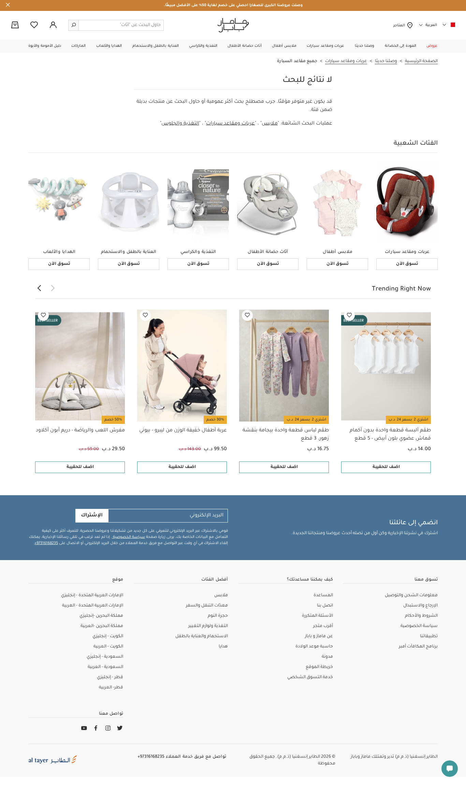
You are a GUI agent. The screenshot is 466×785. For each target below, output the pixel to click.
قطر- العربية (111, 687)
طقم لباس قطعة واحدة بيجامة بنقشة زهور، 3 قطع (286, 435)
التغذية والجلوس (180, 124)
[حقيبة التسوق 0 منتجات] (15, 25)
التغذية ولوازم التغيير (208, 626)
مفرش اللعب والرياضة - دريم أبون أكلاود (80, 430)
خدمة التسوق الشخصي (310, 677)
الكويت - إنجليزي (107, 636)
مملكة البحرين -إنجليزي (101, 616)
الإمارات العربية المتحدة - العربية (92, 605)
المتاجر (400, 26)
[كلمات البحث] (74, 25)
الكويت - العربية (108, 646)
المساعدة (323, 595)
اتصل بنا (325, 605)
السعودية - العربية (105, 667)
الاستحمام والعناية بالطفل (201, 636)
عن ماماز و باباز (319, 636)
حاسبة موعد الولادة (314, 646)
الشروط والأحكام (421, 616)
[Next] (39, 288)
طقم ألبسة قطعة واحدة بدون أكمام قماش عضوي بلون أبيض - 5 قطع (390, 435)
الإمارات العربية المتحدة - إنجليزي (92, 595)
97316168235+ (46, 543)
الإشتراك (92, 515)
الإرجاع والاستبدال (420, 605)
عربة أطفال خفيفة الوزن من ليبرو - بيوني (183, 430)
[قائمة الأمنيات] (349, 315)
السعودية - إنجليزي (105, 657)
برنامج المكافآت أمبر (418, 646)
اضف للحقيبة (386, 467)
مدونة (327, 657)
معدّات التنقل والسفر (207, 605)
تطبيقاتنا (429, 636)
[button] (432, 46)
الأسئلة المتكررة (317, 616)
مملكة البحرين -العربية (102, 626)
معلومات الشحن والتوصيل (411, 595)
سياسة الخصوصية (128, 537)
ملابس (270, 124)
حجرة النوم (218, 616)
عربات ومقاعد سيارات (230, 124)
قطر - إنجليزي (110, 677)
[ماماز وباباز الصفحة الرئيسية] (233, 25)
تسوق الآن (407, 264)
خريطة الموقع (319, 667)
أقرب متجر (323, 626)
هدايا (223, 646)
